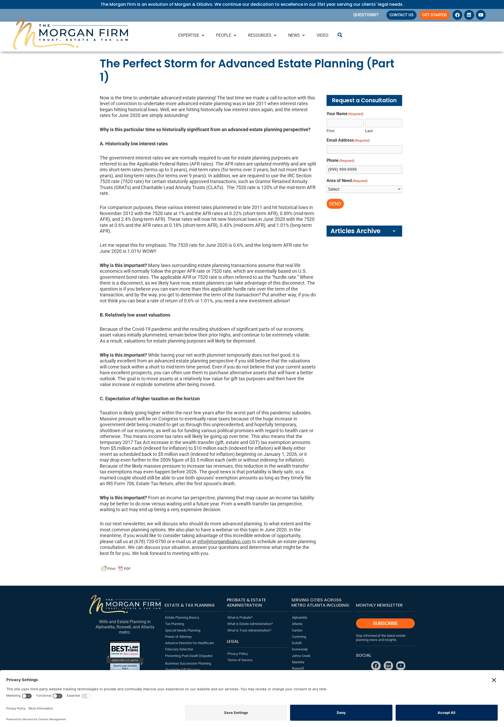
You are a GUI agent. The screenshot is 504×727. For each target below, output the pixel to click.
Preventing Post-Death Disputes (189, 656)
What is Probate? (240, 617)
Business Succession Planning (188, 663)
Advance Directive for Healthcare (189, 643)
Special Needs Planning (182, 630)
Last (369, 131)
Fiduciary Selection (179, 649)
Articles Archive (355, 231)
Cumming (299, 637)
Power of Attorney (178, 637)
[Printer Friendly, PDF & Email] (116, 569)
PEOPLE (223, 35)
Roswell (298, 668)
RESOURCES (259, 35)
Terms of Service (240, 660)
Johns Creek (301, 656)
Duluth (297, 643)
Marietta (298, 662)
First (330, 131)
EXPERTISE (188, 35)
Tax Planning (174, 624)
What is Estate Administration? (250, 624)
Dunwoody (300, 649)
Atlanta (297, 624)
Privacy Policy (237, 654)
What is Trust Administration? (249, 630)
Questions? (366, 14)
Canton (297, 630)
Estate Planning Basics (182, 617)
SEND (335, 203)
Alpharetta (299, 617)
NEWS (294, 35)
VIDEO (322, 35)
